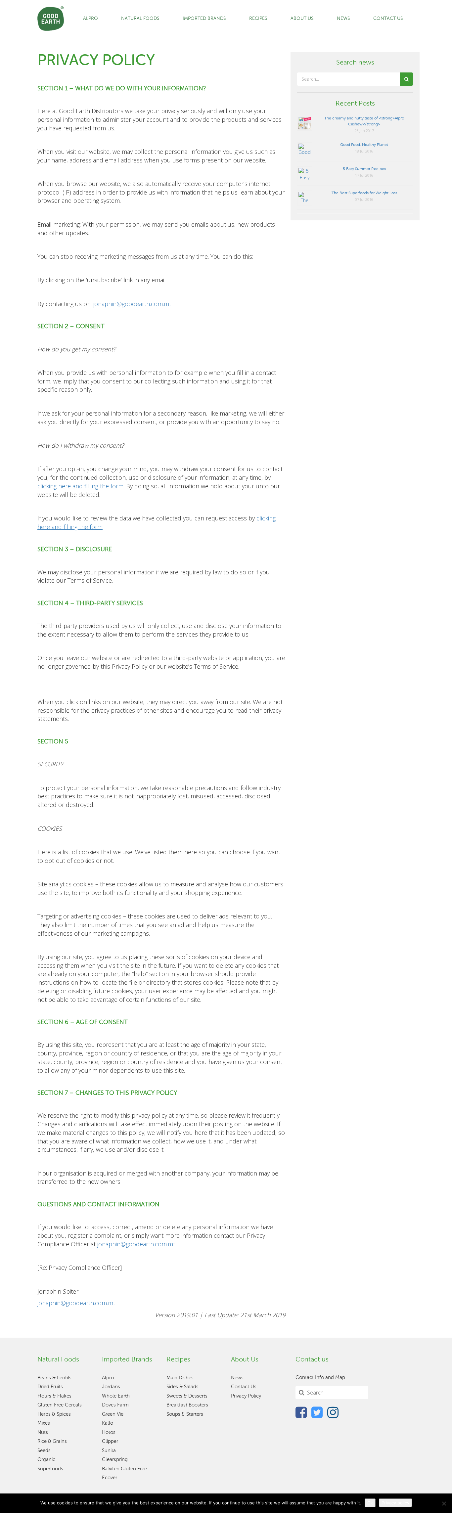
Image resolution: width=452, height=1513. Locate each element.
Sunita (109, 1450)
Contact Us (388, 18)
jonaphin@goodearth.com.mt (132, 304)
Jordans (111, 1386)
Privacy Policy (246, 1396)
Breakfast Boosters (187, 1404)
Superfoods (50, 1468)
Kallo (107, 1423)
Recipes (258, 18)
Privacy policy (395, 1502)
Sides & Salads (182, 1386)
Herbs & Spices (54, 1414)
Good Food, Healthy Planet (364, 144)
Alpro (90, 18)
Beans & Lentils (54, 1377)
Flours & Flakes (54, 1396)
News (343, 18)
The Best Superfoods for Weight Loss (364, 193)
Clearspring (115, 1459)
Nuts (42, 1432)
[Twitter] (317, 1412)
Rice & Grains (52, 1441)
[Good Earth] (50, 18)
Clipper (110, 1441)
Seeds (44, 1450)
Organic (46, 1459)
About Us (302, 18)
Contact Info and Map (320, 1377)
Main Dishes (180, 1377)
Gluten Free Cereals (59, 1404)
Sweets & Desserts (186, 1396)
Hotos (108, 1432)
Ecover (109, 1477)
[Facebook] (301, 1412)
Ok (370, 1502)
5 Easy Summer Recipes (364, 168)
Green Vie (112, 1414)
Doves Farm (115, 1404)
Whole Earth (116, 1396)
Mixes (43, 1423)
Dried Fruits (50, 1386)
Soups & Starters (184, 1414)
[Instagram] (333, 1412)
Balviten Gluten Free (124, 1468)
